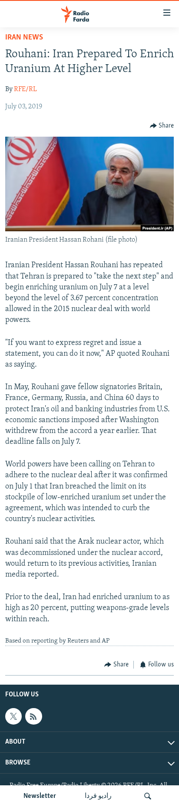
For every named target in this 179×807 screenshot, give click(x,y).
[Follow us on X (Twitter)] (13, 716)
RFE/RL (25, 89)
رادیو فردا (98, 796)
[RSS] (33, 716)
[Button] (162, 125)
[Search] (148, 796)
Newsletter (39, 796)
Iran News (24, 38)
